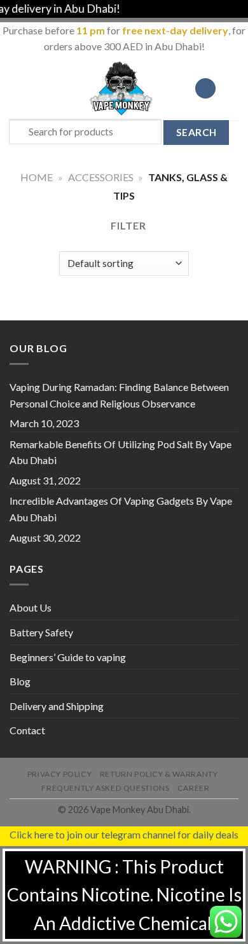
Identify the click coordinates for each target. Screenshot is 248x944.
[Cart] (232, 88)
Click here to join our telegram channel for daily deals (124, 834)
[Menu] (17, 88)
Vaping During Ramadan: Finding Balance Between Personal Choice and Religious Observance (119, 395)
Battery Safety (41, 632)
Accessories (101, 177)
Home (36, 177)
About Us (31, 607)
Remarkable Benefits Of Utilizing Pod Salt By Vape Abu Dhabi (120, 452)
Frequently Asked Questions (105, 788)
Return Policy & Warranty (159, 774)
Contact (27, 730)
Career (193, 788)
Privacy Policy (59, 774)
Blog (20, 681)
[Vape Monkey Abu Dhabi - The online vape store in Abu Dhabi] (121, 88)
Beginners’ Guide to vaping (68, 657)
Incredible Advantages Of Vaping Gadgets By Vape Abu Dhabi (121, 509)
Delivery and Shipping (57, 706)
